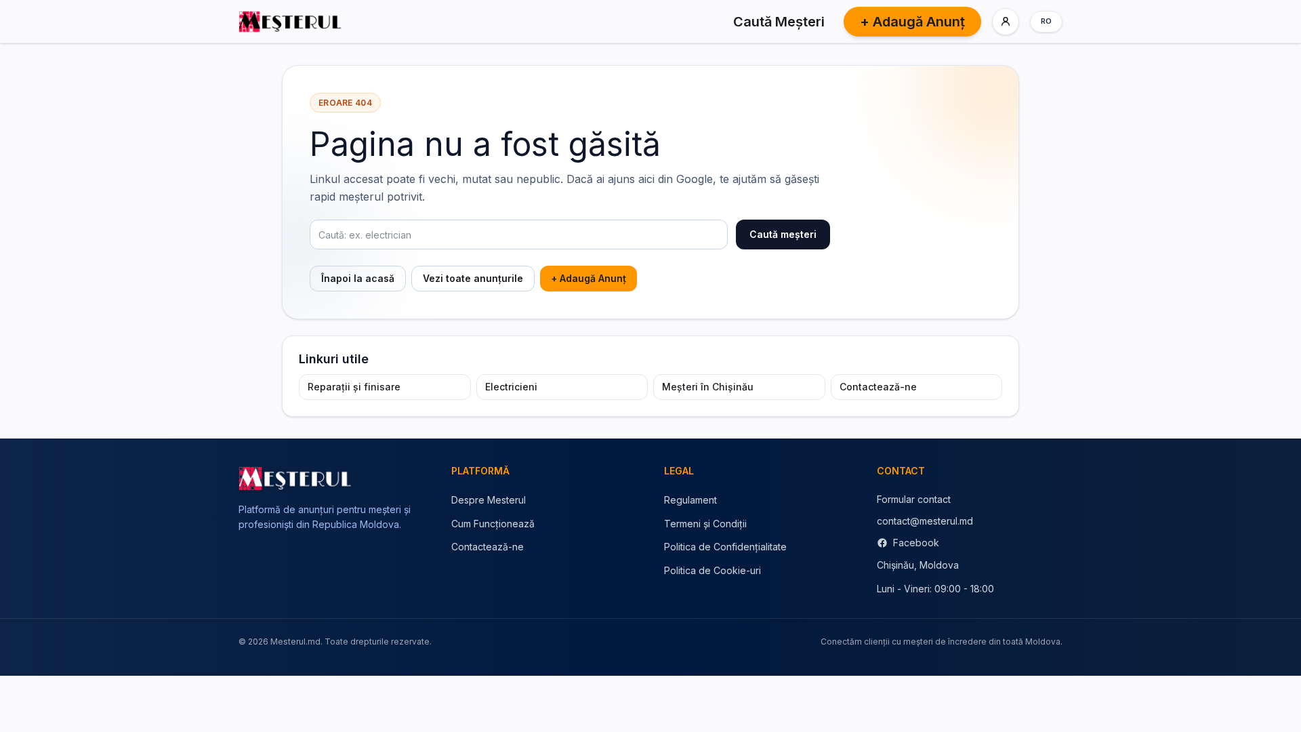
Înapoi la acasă (357, 278)
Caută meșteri (783, 234)
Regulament (690, 500)
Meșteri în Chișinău (707, 386)
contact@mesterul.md (925, 521)
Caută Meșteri (779, 22)
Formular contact (914, 499)
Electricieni (511, 386)
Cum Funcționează (493, 523)
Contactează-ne (878, 386)
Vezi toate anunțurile (473, 278)
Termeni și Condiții (705, 523)
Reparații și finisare (354, 386)
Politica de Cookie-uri (712, 570)
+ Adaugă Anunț (912, 22)
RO (1046, 21)
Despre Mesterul (488, 500)
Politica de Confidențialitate (725, 546)
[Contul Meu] (1005, 21)
